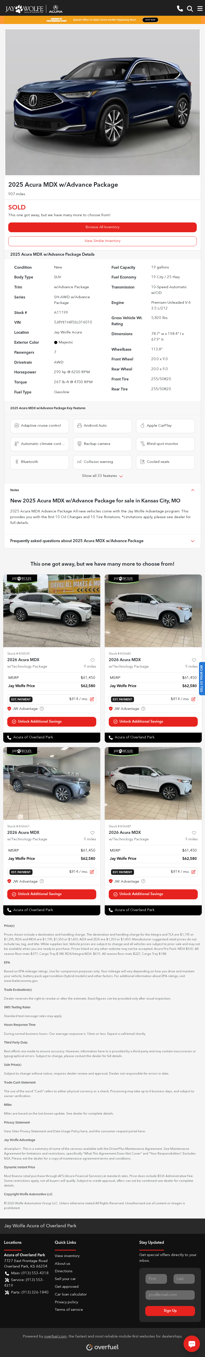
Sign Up (170, 1311)
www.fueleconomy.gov (20, 981)
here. (142, 1131)
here (84, 1131)
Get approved (66, 1287)
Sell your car (65, 1279)
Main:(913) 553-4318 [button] (29, 1273)
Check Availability (51, 722)
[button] (180, 9)
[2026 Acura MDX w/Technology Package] (51, 610)
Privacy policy (66, 1302)
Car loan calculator (71, 1295)
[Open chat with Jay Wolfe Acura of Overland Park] (192, 1344)
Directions (63, 1271)
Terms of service (69, 1310)
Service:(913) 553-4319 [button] (24, 1283)
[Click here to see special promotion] (102, 20)
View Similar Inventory (102, 241)
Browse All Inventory (103, 227)
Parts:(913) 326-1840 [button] (29, 1293)
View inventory (67, 1256)
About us (62, 1264)
